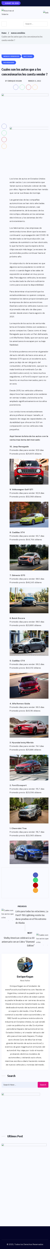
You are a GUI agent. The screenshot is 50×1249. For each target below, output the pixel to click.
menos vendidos (18, 33)
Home (4, 33)
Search (43, 1085)
